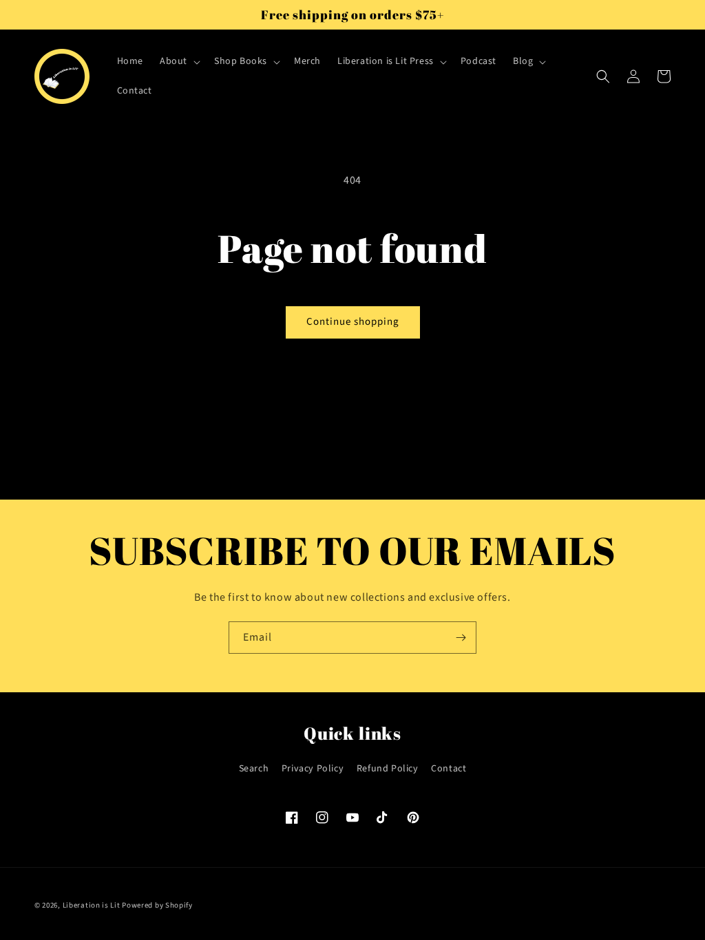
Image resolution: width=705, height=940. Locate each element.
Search (254, 769)
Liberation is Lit (91, 905)
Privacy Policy (313, 769)
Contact (448, 769)
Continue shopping (352, 321)
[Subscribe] (460, 637)
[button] (178, 61)
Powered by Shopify (157, 905)
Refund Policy (388, 769)
